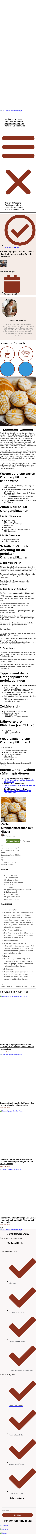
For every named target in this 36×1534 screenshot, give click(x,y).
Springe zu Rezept (11, 430)
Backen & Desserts (13, 119)
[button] (18, 164)
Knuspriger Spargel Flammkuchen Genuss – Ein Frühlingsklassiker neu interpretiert (17, 1046)
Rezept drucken (27, 430)
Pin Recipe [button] (26, 841)
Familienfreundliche (13, 121)
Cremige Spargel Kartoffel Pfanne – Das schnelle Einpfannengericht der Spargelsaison (16, 1161)
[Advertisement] (18, 18)
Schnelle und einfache (14, 126)
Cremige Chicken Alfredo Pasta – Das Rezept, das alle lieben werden (17, 1104)
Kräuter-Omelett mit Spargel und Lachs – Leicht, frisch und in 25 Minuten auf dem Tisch (18, 1220)
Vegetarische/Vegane (14, 124)
